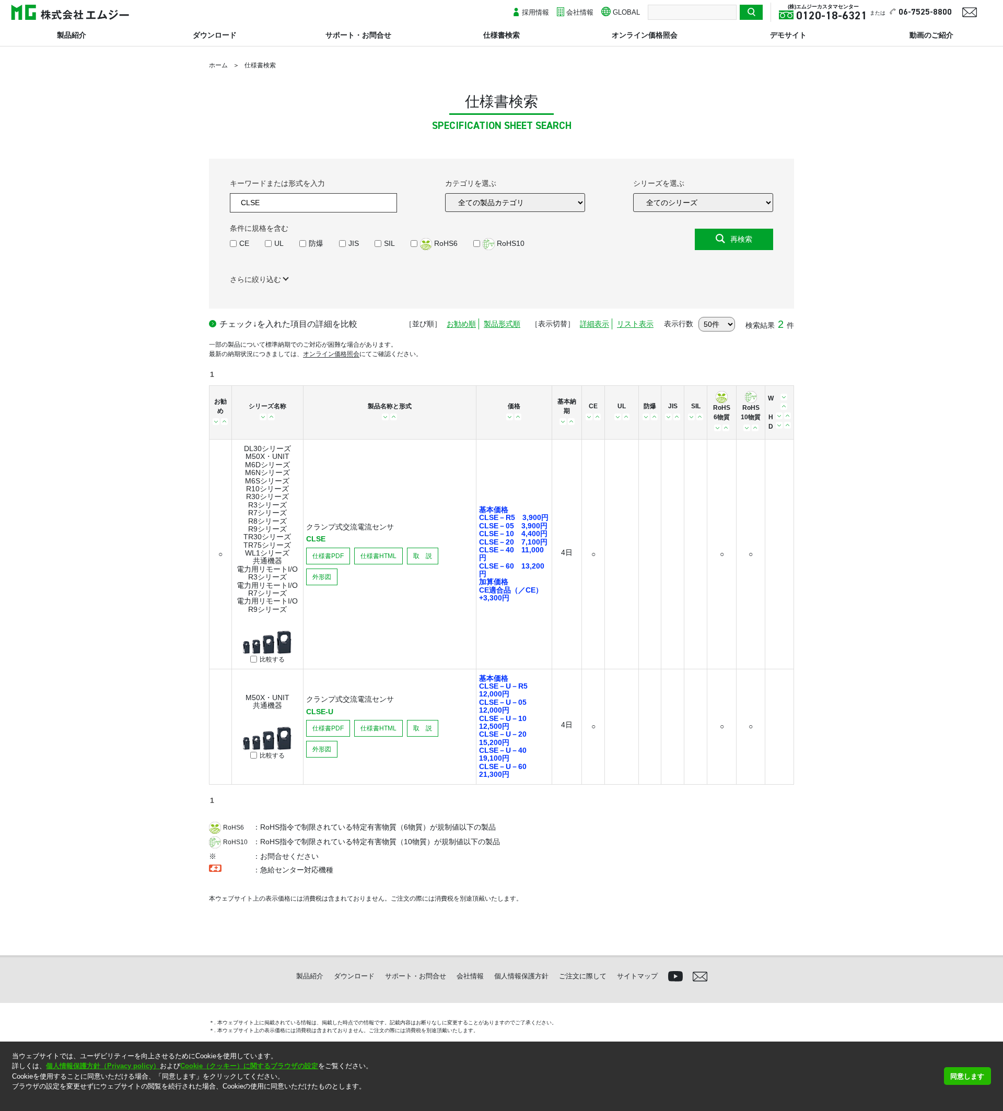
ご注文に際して (583, 976)
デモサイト (788, 35)
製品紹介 (71, 35)
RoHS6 (445, 243)
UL (279, 243)
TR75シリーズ (267, 545)
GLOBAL (626, 12)
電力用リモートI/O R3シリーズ (267, 573)
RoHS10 (509, 243)
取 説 (422, 556)
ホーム (218, 65)
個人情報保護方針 (521, 976)
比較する (272, 659)
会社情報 (579, 12)
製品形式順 (502, 324)
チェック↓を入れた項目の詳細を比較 (288, 324)
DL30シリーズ (267, 448)
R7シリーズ (267, 513)
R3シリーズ (267, 505)
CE (244, 243)
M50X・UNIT (267, 456)
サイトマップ (637, 976)
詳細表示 (594, 324)
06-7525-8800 (925, 12)
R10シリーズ (267, 488)
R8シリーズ (267, 521)
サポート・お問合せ (358, 35)
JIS (353, 243)
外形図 (321, 577)
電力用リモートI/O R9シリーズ (267, 605)
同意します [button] (967, 1076)
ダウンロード (215, 35)
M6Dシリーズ (267, 464)
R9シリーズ (267, 529)
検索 (751, 12)
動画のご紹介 (931, 35)
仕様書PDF (328, 556)
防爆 (316, 243)
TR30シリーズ (267, 537)
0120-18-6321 (831, 16)
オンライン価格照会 (645, 35)
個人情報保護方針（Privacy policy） (103, 1066)
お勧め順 (461, 324)
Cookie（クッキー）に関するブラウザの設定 (249, 1066)
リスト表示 (635, 324)
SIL (389, 243)
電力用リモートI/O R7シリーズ (267, 589)
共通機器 (267, 561)
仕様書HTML (378, 556)
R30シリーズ (267, 496)
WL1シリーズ (267, 553)
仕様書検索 (501, 35)
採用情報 (535, 12)
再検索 (741, 239)
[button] (13, 1099)
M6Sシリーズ (267, 481)
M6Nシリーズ (267, 472)
